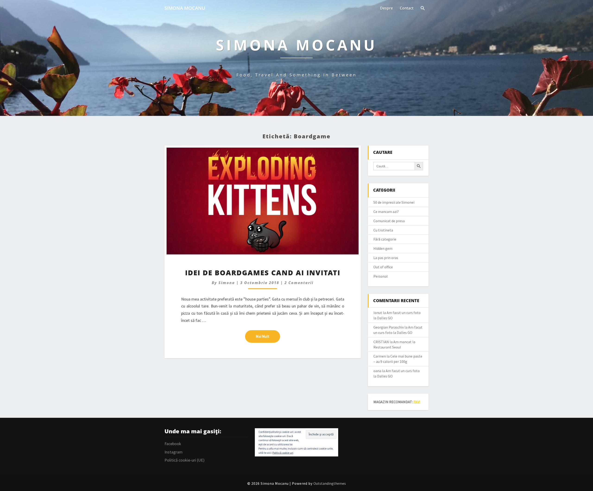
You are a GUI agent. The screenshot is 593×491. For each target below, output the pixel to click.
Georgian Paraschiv (388, 327)
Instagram (173, 452)
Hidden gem (382, 248)
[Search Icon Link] (423, 8)
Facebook (172, 443)
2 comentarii (298, 282)
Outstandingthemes (329, 483)
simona (226, 282)
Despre (386, 8)
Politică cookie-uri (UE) (184, 460)
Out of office (383, 267)
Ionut (377, 312)
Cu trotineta (383, 230)
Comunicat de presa (389, 221)
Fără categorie (384, 239)
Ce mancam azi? (386, 211)
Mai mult (268, 336)
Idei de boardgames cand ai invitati (262, 272)
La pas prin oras (385, 257)
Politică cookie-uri (282, 452)
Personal (380, 276)
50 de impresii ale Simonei (393, 202)
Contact (406, 8)
